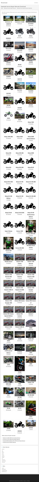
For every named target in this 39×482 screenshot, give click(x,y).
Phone (3, 452)
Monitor (3, 456)
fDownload (4, 3)
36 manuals (20, 315)
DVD (2, 451)
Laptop (3, 457)
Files (22, 480)
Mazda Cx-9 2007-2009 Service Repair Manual (11, 437)
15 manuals (19, 276)
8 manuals (8, 315)
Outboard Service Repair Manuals (9, 442)
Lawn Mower (4, 460)
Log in (3, 468)
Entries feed (4, 469)
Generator (3, 459)
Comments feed (4, 470)
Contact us (25, 480)
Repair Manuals (17, 480)
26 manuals (31, 302)
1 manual (8, 289)
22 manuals (19, 263)
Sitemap (28, 480)
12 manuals (30, 215)
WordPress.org (4, 471)
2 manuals (8, 352)
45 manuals (31, 263)
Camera (3, 449)
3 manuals (30, 276)
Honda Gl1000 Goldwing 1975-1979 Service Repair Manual (14, 440)
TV (2, 450)
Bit (20, 480)
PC (2, 458)
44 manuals (8, 23)
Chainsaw (3, 462)
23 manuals (8, 276)
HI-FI (2, 453)
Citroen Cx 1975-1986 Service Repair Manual (11, 439)
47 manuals (31, 289)
